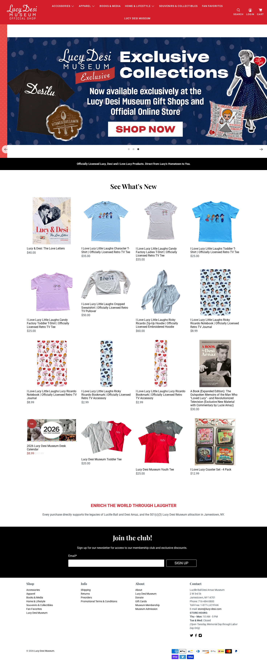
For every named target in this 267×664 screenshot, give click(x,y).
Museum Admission (146, 609)
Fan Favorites (212, 6)
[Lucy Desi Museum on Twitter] (191, 636)
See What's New (133, 186)
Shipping (86, 589)
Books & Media (110, 6)
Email (72, 556)
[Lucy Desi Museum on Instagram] (200, 636)
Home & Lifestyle (138, 6)
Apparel (85, 6)
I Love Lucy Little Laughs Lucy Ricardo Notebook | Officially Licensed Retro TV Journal (52, 394)
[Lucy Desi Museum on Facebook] (196, 636)
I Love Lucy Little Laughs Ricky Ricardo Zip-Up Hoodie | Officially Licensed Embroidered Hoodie (157, 323)
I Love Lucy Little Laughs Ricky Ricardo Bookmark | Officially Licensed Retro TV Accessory (106, 394)
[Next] (261, 149)
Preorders (86, 597)
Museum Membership (147, 605)
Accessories (61, 6)
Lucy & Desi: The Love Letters (46, 248)
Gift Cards (141, 601)
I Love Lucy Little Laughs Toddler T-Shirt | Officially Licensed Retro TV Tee (214, 250)
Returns (85, 593)
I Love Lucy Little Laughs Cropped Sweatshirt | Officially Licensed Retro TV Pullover (104, 307)
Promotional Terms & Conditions (99, 601)
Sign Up (181, 563)
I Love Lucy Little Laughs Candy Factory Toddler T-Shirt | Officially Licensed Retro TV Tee (48, 323)
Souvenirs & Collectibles (178, 6)
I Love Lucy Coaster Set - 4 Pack (210, 469)
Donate (139, 597)
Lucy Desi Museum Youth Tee (155, 469)
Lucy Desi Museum (137, 18)
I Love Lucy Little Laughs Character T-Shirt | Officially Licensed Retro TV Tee (105, 250)
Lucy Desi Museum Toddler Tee (101, 459)
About (138, 589)
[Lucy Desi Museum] (22, 12)
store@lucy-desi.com (209, 609)
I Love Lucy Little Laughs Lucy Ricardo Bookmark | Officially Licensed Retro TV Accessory (160, 394)
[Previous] (6, 149)
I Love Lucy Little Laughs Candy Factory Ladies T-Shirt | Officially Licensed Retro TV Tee (156, 252)
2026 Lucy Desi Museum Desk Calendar (46, 447)
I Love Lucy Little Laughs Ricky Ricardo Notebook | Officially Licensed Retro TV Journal (214, 323)
